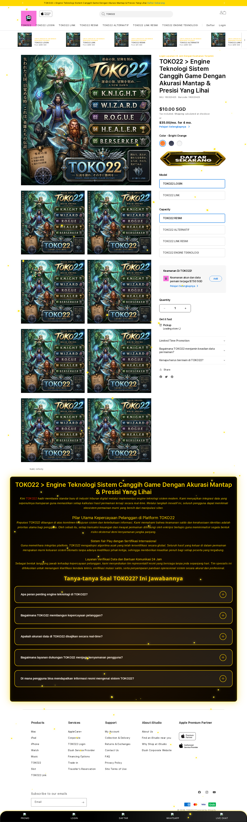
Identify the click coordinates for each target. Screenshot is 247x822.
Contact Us (112, 750)
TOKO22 (26, 25)
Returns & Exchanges (117, 744)
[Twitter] (167, 377)
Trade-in (73, 762)
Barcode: (183, 97)
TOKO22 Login (76, 744)
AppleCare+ (75, 731)
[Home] (28, 18)
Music (34, 756)
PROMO (25, 818)
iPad (33, 738)
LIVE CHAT (222, 818)
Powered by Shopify (205, 810)
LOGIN (74, 818)
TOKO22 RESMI (89, 25)
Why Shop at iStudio (154, 744)
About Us (147, 731)
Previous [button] (22, 3)
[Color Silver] (179, 143)
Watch (35, 750)
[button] (26, 25)
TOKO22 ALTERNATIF (115, 25)
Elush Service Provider (81, 750)
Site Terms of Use (116, 769)
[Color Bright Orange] (162, 143)
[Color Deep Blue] (171, 143)
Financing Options (79, 756)
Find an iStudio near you (156, 738)
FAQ (107, 756)
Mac (33, 731)
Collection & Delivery (117, 738)
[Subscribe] (83, 802)
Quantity (164, 300)
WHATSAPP (172, 818)
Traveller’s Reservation (82, 769)
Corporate (74, 738)
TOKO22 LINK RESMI (145, 25)
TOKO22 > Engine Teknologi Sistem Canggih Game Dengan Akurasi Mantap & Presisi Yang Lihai (104, 3)
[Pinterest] (173, 377)
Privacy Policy (113, 762)
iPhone (35, 744)
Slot (33, 769)
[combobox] (136, 14)
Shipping (179, 114)
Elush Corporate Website (157, 750)
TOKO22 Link (39, 775)
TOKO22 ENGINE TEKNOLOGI (180, 25)
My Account (112, 731)
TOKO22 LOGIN (44, 25)
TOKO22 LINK (67, 25)
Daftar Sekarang (156, 3)
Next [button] (224, 3)
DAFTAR (123, 818)
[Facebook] (161, 377)
